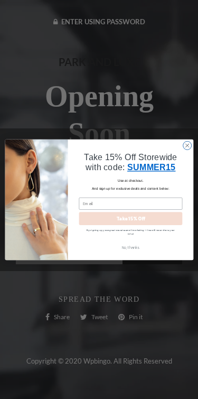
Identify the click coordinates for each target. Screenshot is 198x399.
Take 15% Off (130, 218)
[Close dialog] (187, 145)
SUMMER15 (151, 167)
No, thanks (130, 247)
